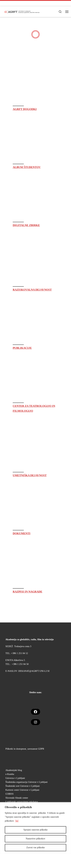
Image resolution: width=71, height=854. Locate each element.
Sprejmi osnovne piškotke (35, 830)
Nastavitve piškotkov (35, 838)
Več (16, 821)
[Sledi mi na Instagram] (3, 3)
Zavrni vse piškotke (35, 847)
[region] (35, 828)
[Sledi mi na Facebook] (9, 3)
